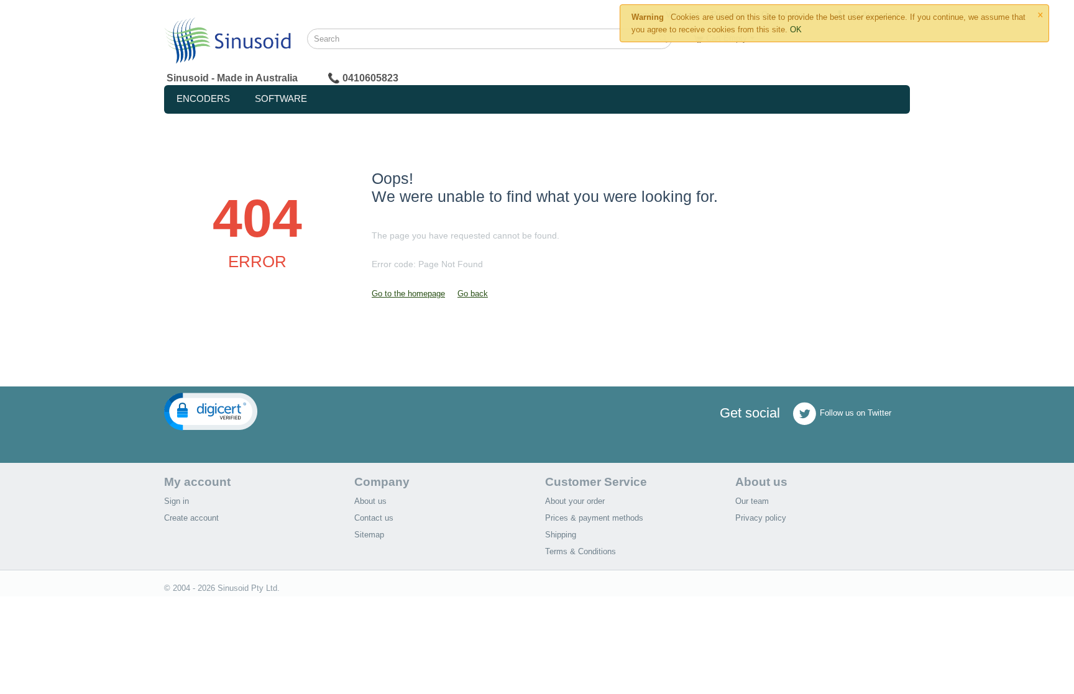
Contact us (373, 518)
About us (370, 501)
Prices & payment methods (594, 518)
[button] (210, 412)
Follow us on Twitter (855, 413)
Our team (752, 501)
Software (281, 98)
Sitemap (369, 534)
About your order (575, 501)
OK (796, 29)
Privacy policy (760, 518)
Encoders (203, 98)
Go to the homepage (408, 293)
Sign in (176, 501)
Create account (191, 518)
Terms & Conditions (580, 551)
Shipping (560, 534)
